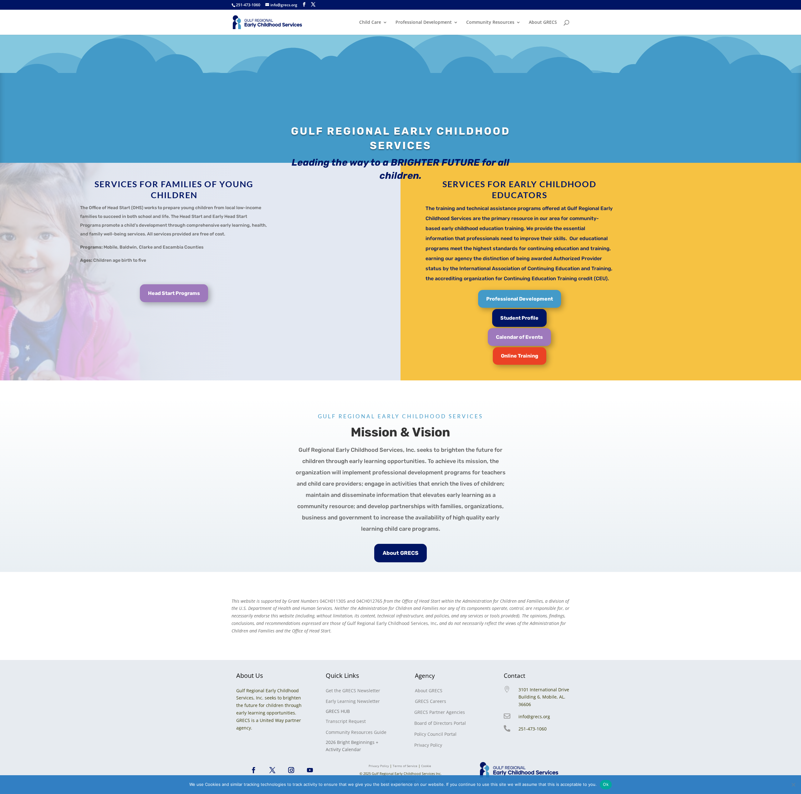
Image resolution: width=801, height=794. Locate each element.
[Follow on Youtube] (310, 770)
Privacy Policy (428, 745)
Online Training (519, 356)
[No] (793, 784)
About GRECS (543, 22)
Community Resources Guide (356, 732)
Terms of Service (405, 766)
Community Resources (490, 22)
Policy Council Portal (435, 734)
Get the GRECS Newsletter (353, 690)
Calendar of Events (519, 337)
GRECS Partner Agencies (439, 712)
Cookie (426, 766)
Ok (606, 784)
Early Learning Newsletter (353, 701)
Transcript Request (346, 721)
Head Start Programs (174, 293)
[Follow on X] (272, 770)
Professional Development (423, 22)
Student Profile (519, 318)
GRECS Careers (430, 701)
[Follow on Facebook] (254, 770)
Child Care (370, 22)
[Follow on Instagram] (291, 770)
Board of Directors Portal (440, 723)
